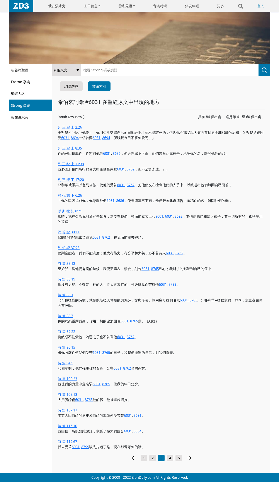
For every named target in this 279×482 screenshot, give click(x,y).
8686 (117, 153)
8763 (193, 300)
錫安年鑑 (192, 5)
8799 (172, 284)
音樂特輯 (160, 5)
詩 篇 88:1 (65, 295)
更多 (220, 5)
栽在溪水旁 (57, 5)
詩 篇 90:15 (66, 347)
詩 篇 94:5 (65, 363)
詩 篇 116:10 (67, 425)
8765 (155, 268)
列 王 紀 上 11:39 (71, 164)
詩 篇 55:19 (66, 279)
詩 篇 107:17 (67, 410)
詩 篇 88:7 (65, 315)
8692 (178, 216)
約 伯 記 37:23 (69, 247)
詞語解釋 (71, 86)
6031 (65, 137)
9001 (159, 216)
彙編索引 (99, 86)
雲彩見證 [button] (125, 5)
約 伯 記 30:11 (69, 232)
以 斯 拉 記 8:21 (70, 211)
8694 (75, 137)
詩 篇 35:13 (66, 263)
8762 (130, 169)
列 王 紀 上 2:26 (70, 127)
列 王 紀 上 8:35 (70, 148)
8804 (137, 431)
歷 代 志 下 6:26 (70, 195)
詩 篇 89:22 (66, 331)
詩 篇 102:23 (67, 378)
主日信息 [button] (91, 5)
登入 (260, 5)
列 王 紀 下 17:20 (71, 179)
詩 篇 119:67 (67, 441)
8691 (137, 415)
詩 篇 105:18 (67, 394)
